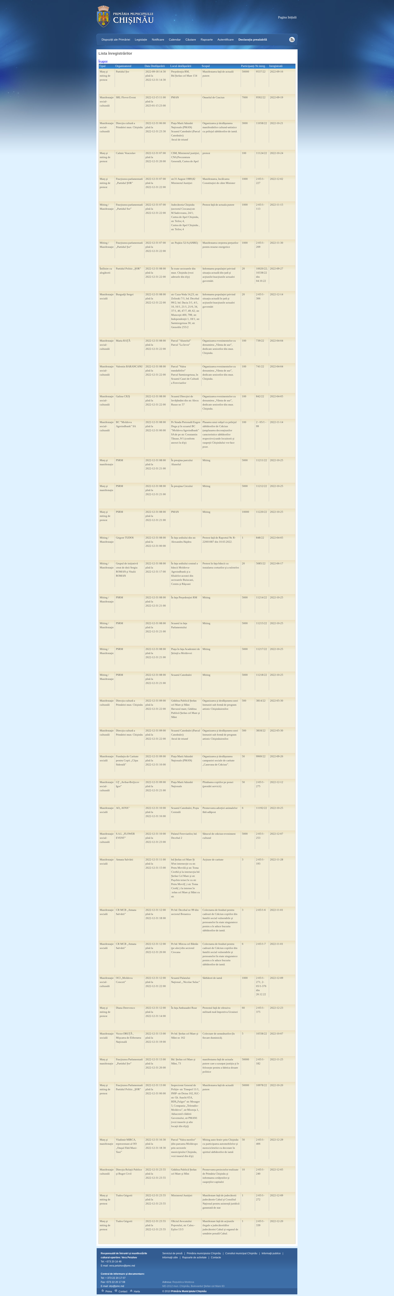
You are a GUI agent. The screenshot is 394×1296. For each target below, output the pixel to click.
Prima (108, 1291)
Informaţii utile (170, 1257)
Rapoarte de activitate (194, 1257)
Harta (137, 1291)
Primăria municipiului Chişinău (204, 1253)
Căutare (191, 39)
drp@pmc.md (116, 1286)
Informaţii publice (271, 1253)
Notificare (158, 39)
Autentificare (226, 39)
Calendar (175, 39)
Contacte (216, 1257)
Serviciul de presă (172, 1253)
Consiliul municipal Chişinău (241, 1253)
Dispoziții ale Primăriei (116, 39)
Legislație (141, 39)
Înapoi (103, 61)
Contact (123, 1291)
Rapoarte (207, 39)
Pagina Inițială (287, 17)
